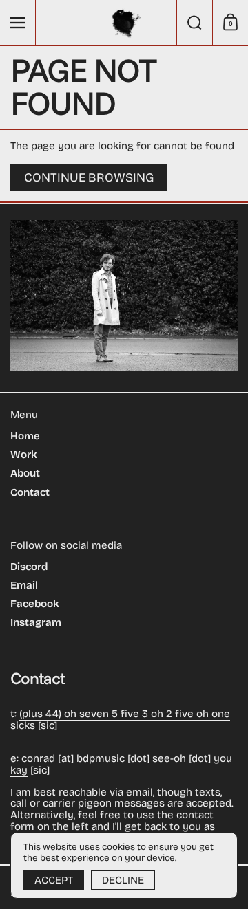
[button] (194, 22)
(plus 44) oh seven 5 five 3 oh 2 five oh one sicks (120, 720)
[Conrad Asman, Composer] (124, 23)
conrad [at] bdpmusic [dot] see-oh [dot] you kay (121, 764)
